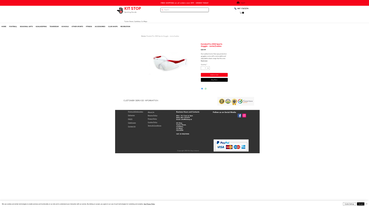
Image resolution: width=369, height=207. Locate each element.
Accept (361, 204)
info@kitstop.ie (186, 119)
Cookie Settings (349, 204)
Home (143, 36)
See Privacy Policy (149, 204)
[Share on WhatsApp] (206, 88)
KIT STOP (132, 8)
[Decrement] (202, 68)
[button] (242, 13)
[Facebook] (239, 115)
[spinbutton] (205, 68)
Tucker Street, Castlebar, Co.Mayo (135, 21)
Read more (204, 61)
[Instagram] (244, 115)
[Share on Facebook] (202, 88)
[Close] (367, 203)
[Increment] (208, 68)
